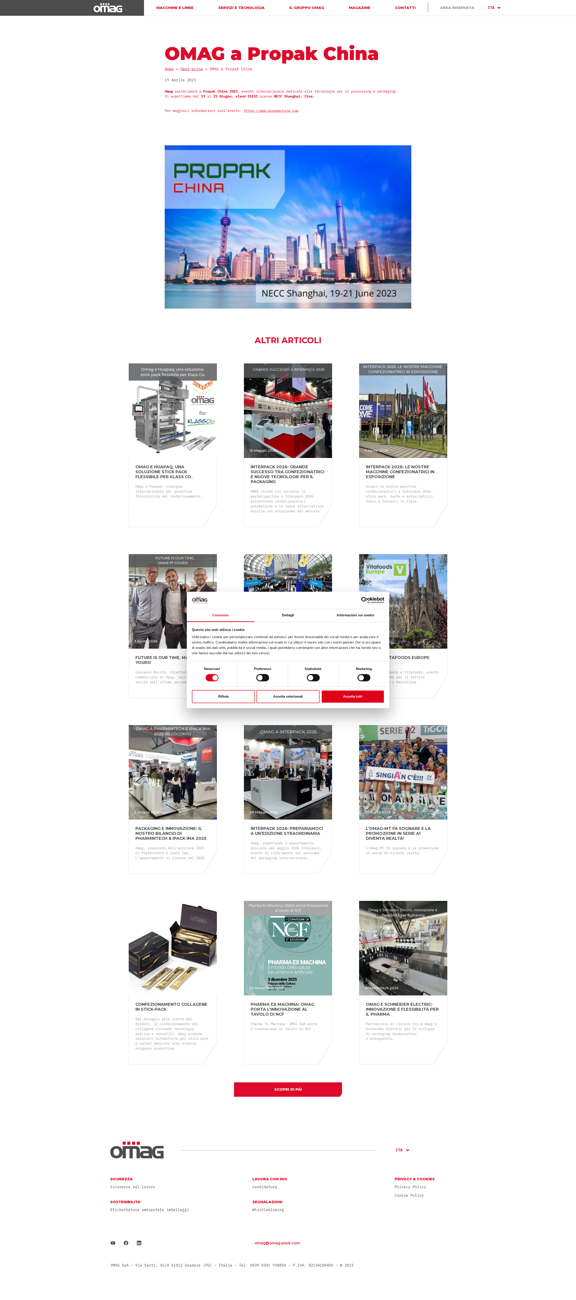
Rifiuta (223, 696)
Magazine (359, 8)
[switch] (262, 677)
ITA (491, 7)
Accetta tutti (352, 696)
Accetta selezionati (288, 696)
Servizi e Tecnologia (241, 8)
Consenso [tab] (220, 615)
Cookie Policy (409, 1195)
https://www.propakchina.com (271, 110)
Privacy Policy (410, 1187)
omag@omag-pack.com (277, 1243)
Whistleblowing (268, 1210)
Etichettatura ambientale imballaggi (149, 1210)
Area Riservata (457, 8)
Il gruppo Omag (306, 8)
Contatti (405, 8)
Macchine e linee (175, 8)
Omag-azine (191, 69)
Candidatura (264, 1187)
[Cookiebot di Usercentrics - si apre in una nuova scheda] (364, 600)
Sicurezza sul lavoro (132, 1187)
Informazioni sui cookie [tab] (355, 615)
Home (169, 69)
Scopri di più (288, 1089)
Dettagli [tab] (288, 615)
